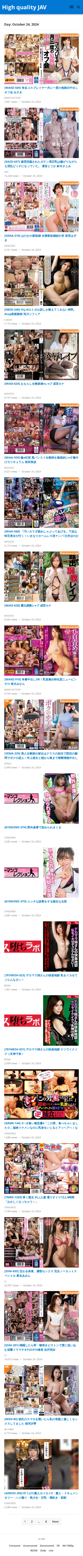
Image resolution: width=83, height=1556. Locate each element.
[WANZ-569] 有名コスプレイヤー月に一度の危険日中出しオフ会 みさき (41, 90)
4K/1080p (9, 1429)
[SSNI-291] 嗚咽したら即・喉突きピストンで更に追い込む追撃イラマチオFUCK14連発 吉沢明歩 (40, 1347)
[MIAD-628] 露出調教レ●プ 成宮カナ (27, 605)
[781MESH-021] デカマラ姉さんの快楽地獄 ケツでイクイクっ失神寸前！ (41, 1051)
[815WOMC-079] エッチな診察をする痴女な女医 (35, 901)
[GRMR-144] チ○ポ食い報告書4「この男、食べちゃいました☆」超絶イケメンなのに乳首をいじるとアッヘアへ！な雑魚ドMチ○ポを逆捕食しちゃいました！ (41, 1125)
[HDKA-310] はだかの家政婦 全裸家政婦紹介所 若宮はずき (40, 238)
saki (42, 1539)
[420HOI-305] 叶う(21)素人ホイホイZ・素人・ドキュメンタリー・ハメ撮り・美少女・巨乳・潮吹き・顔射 (41, 1495)
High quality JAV (24, 7)
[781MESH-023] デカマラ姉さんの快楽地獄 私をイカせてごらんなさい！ (41, 977)
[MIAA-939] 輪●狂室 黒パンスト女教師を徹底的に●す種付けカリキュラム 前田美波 (41, 460)
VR (58, 1545)
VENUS (7, 763)
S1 (5, 1281)
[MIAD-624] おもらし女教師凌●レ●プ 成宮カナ (34, 383)
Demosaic (10, 245)
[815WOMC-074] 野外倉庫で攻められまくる (32, 827)
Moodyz (9, 393)
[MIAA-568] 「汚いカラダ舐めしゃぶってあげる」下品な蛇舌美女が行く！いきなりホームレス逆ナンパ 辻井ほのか (41, 533)
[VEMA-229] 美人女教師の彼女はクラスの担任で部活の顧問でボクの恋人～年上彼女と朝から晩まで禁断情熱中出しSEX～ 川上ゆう (41, 755)
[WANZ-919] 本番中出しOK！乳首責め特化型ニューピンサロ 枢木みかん (40, 681)
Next (55, 1521)
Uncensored (30, 1545)
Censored (10, 837)
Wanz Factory (12, 97)
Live (51, 1550)
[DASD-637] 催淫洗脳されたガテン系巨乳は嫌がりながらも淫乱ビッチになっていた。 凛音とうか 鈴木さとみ (40, 164)
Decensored (47, 1545)
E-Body (8, 319)
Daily (43, 1550)
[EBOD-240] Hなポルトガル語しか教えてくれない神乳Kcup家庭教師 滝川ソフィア (39, 312)
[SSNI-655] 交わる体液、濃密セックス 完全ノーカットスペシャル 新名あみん (40, 1273)
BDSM (7, 985)
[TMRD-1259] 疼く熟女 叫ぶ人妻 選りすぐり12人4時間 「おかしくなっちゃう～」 (39, 1199)
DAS (6, 171)
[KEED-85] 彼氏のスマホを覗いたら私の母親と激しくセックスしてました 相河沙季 (41, 1421)
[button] (72, 6)
